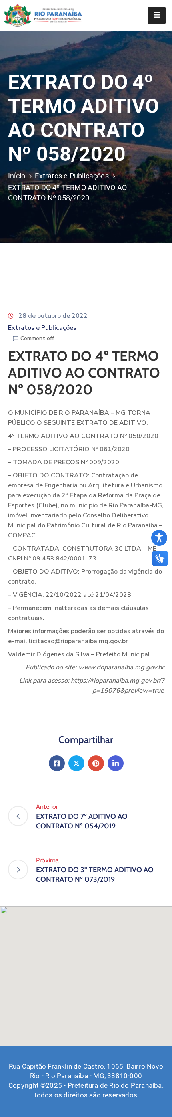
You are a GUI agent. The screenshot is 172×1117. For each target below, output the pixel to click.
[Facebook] (57, 763)
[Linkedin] (116, 763)
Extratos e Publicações (71, 176)
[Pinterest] (96, 763)
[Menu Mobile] (157, 15)
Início (16, 176)
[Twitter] (76, 763)
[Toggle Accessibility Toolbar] (159, 538)
